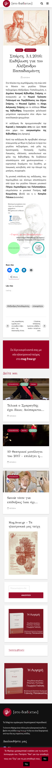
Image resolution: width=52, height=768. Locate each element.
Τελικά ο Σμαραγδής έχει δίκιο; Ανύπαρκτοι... (25, 407)
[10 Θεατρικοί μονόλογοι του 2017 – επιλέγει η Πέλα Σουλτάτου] (26, 435)
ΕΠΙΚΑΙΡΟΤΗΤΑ (30, 50)
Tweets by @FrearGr (16, 650)
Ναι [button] (44, 759)
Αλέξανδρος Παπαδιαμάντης (18, 306)
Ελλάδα (19, 50)
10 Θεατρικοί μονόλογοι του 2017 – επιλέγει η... (25, 454)
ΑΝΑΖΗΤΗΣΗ (26, 595)
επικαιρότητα (38, 306)
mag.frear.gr (28, 358)
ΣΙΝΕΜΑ (33, 384)
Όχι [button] (26, 764)
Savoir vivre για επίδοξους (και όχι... (22, 500)
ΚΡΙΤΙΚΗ (24, 384)
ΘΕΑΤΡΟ (24, 430)
